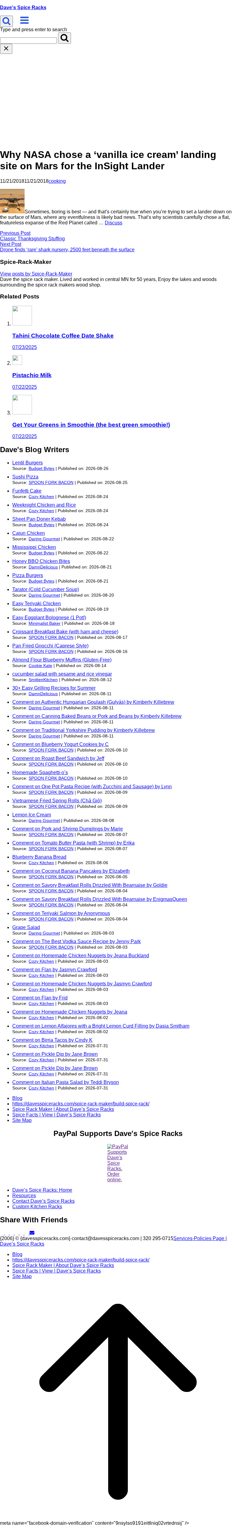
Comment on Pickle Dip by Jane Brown (55, 1054)
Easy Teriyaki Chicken (36, 603)
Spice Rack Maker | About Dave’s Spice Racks (63, 1109)
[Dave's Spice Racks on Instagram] (22, 1232)
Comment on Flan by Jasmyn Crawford (54, 969)
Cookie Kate (40, 665)
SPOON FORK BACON (51, 482)
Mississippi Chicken (34, 547)
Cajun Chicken (28, 533)
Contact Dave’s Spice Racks (43, 1201)
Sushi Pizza (25, 476)
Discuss (113, 222)
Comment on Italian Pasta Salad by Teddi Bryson (65, 1082)
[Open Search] (6, 21)
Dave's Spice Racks (23, 7)
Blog (17, 1098)
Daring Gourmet (44, 538)
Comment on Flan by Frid (40, 997)
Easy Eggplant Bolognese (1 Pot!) (49, 617)
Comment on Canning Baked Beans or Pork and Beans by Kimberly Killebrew (97, 716)
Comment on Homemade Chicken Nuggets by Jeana (69, 1011)
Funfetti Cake (26, 490)
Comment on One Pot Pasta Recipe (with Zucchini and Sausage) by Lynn (92, 786)
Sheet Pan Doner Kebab (39, 519)
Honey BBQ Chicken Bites (41, 561)
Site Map (22, 1120)
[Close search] (6, 49)
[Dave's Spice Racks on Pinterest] (12, 1232)
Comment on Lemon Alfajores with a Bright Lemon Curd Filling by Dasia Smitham (100, 1026)
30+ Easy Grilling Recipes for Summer (54, 688)
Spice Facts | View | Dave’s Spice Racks (56, 1114)
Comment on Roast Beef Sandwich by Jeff (58, 758)
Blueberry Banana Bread (39, 857)
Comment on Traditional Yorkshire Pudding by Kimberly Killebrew (83, 730)
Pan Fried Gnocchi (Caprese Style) (50, 645)
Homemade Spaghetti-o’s (40, 772)
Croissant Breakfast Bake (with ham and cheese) (65, 631)
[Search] (64, 38)
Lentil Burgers (27, 462)
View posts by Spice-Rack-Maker (36, 273)
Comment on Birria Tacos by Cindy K (52, 1040)
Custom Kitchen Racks (37, 1206)
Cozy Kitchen (41, 496)
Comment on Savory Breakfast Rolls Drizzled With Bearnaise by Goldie (89, 885)
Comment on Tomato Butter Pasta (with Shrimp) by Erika (73, 842)
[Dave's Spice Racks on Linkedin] (17, 1232)
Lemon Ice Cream (31, 814)
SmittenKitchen (43, 679)
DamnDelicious (43, 566)
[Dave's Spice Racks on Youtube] (27, 1232)
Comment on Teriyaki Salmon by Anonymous (61, 913)
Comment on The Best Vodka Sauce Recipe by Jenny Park (76, 941)
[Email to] (32, 1232)
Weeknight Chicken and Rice (44, 505)
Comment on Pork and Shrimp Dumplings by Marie (67, 828)
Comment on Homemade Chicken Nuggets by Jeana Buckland (80, 955)
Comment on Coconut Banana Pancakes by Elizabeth (71, 871)
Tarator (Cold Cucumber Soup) (45, 589)
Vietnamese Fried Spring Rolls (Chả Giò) (57, 800)
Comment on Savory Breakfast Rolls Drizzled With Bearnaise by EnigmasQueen (99, 899)
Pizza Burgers (27, 575)
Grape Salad (26, 927)
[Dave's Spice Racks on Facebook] (7, 1232)
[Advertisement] (118, 100)
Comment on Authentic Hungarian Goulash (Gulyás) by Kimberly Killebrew (93, 702)
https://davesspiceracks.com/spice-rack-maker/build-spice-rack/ (80, 1103)
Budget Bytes (41, 468)
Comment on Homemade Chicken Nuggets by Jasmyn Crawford (82, 983)
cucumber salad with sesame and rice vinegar (62, 674)
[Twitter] (2, 1232)
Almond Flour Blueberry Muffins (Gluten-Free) (62, 659)
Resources (24, 1195)
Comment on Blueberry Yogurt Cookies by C (60, 744)
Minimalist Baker (45, 623)
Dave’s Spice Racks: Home (42, 1190)
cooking (57, 181)
